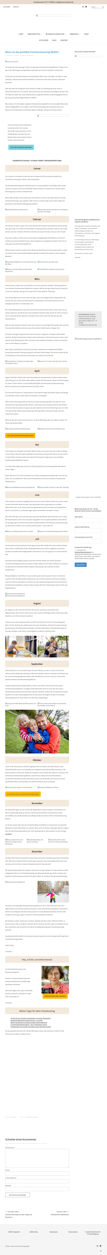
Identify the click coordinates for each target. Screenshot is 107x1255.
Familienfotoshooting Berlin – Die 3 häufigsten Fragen (29, 1025)
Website (8, 1186)
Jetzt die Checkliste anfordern (21, 147)
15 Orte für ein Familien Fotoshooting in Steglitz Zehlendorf (30, 1018)
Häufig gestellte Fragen (53, 160)
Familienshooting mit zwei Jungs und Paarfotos (18, 1214)
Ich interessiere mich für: (84, 537)
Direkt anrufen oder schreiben (55, 996)
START (21, 34)
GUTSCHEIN (6, 7)
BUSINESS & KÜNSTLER (55, 34)
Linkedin (86, 6)
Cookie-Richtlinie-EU (92, 1232)
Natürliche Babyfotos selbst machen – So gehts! (27, 1020)
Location (8, 834)
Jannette (17, 55)
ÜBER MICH (74, 34)
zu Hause (34, 160)
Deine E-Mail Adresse (82, 527)
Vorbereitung (13, 1117)
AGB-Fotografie (14, 1232)
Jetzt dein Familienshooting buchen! (20, 435)
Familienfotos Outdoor (21, 160)
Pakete (40, 160)
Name (8, 1170)
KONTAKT (16, 7)
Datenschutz (73, 1232)
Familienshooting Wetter (32, 1117)
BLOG (54, 40)
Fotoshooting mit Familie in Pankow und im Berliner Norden (31, 1027)
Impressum (53, 1232)
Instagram (83, 6)
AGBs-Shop (34, 1232)
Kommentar (10, 1148)
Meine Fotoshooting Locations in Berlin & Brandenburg (29, 1022)
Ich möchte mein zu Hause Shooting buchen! (23, 794)
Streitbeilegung (93, 1234)
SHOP (86, 34)
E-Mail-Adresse (11, 1178)
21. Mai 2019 (8, 55)
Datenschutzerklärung (83, 547)
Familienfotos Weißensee (60, 1213)
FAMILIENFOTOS (34, 34)
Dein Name (79, 517)
